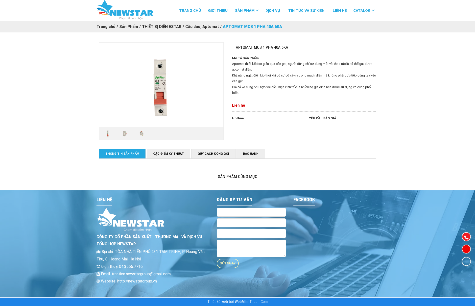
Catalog (362, 10)
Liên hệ (340, 10)
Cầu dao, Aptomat (202, 26)
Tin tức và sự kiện (306, 10)
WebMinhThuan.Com (251, 302)
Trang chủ (190, 10)
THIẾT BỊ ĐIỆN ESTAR (161, 26)
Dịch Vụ (272, 10)
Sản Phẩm (245, 10)
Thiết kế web (218, 302)
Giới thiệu (218, 10)
